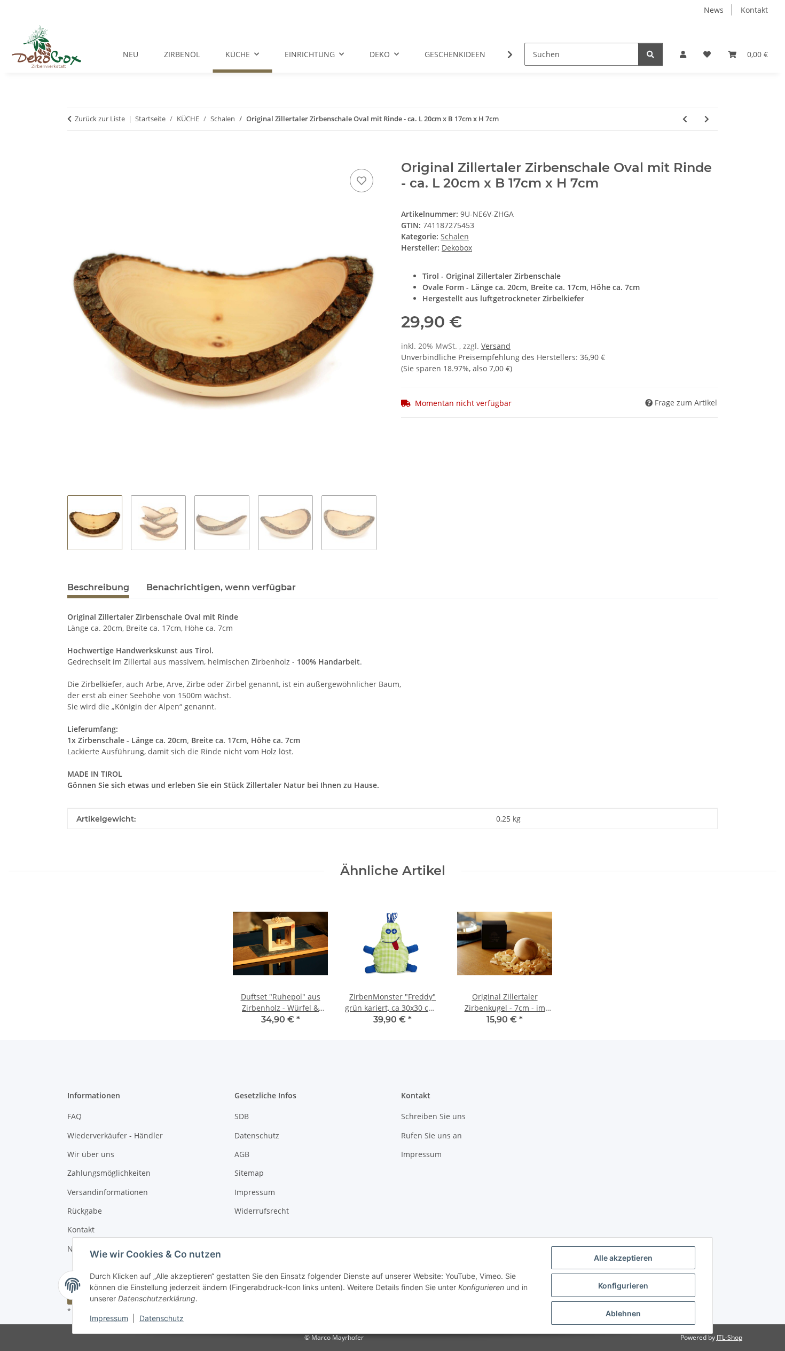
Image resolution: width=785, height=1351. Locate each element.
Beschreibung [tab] (98, 587)
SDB (241, 1116)
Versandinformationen (107, 1192)
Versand (496, 346)
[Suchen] (650, 54)
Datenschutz (161, 1318)
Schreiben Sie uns (433, 1116)
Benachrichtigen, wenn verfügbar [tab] (221, 587)
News (714, 10)
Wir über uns (90, 1154)
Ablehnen (623, 1313)
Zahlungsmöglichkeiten (109, 1173)
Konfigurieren (623, 1285)
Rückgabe (84, 1211)
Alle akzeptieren (623, 1257)
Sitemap (249, 1173)
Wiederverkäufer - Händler (115, 1135)
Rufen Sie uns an (431, 1135)
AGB (241, 1154)
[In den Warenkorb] (75, 154)
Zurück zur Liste (100, 118)
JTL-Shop (729, 1337)
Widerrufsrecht (261, 1211)
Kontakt (754, 10)
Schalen (455, 236)
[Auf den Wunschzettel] (361, 180)
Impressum (109, 1318)
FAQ (74, 1116)
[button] (683, 54)
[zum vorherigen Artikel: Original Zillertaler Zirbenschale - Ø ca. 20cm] (685, 118)
